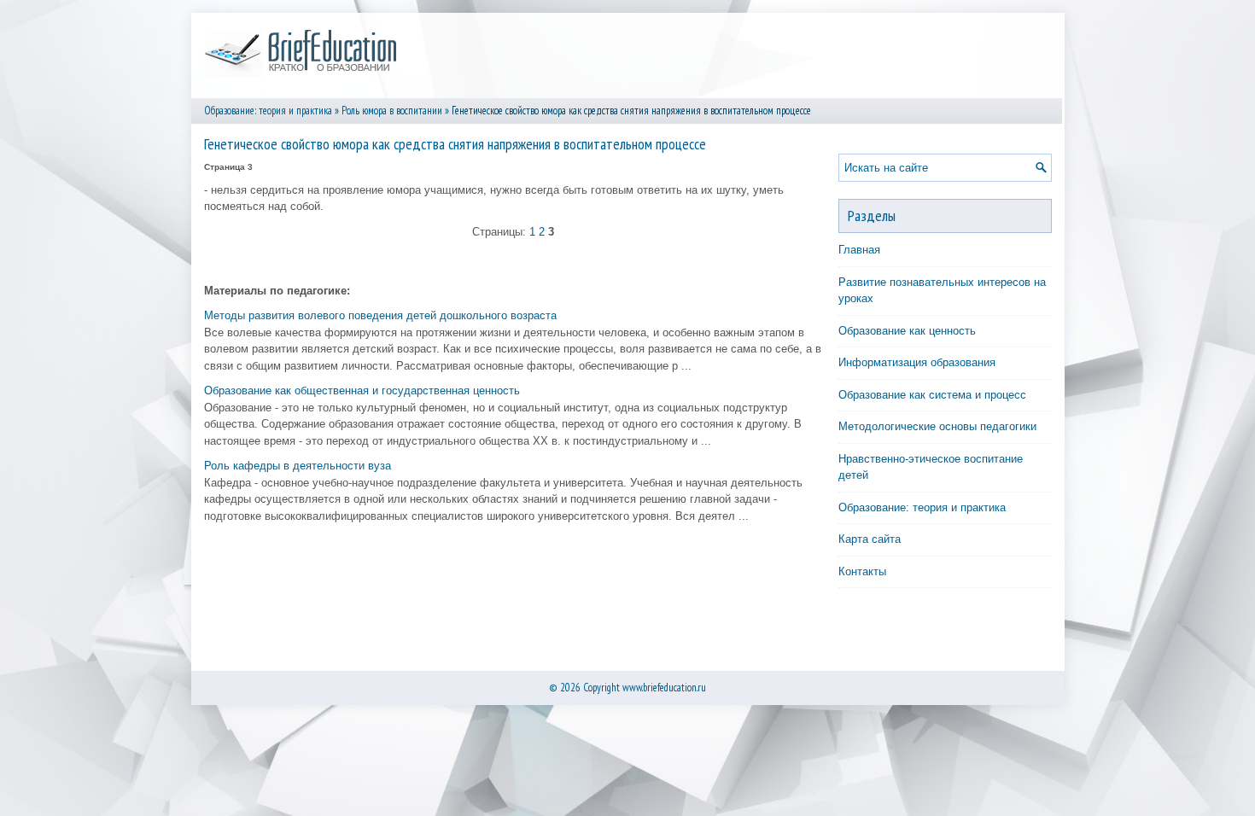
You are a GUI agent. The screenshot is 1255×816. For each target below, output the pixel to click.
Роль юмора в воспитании (391, 110)
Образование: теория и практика (268, 110)
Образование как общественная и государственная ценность (362, 390)
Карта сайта (869, 539)
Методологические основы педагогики (937, 426)
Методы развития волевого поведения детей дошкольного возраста (380, 315)
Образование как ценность (907, 330)
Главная (859, 249)
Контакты (862, 571)
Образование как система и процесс (932, 394)
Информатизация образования (916, 362)
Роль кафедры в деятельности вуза (297, 465)
